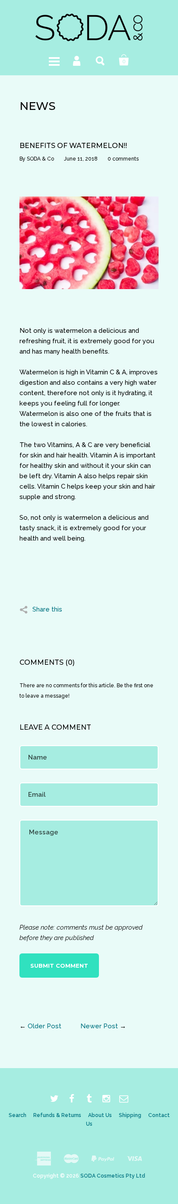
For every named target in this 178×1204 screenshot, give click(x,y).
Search (100, 60)
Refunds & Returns (57, 1115)
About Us (100, 1115)
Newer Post (99, 1026)
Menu (54, 60)
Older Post (44, 1026)
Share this (47, 609)
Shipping (130, 1115)
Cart (124, 60)
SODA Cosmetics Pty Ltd (112, 1176)
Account (77, 60)
